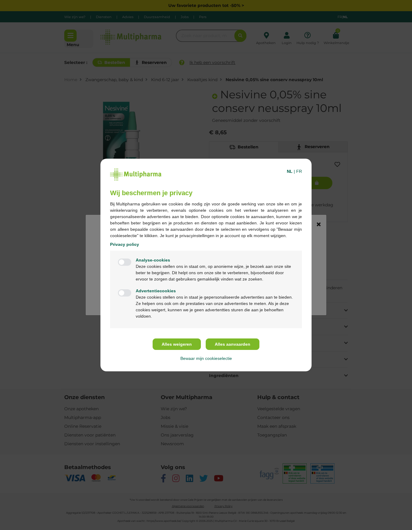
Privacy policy (124, 244)
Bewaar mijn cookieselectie (206, 358)
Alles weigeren (177, 344)
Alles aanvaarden (232, 344)
